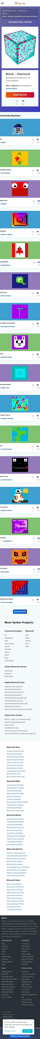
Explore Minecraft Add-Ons (13, 695)
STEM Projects (27, 1002)
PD (23, 997)
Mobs (27, 646)
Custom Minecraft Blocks (15, 822)
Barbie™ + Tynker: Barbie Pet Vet (15, 722)
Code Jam (5, 994)
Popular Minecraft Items (15, 893)
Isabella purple (6, 357)
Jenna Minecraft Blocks (15, 845)
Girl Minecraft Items (14, 907)
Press (4, 951)
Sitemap (5, 959)
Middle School (27, 982)
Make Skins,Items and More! (14, 686)
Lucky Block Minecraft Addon (17, 856)
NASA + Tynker (9, 725)
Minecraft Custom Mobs (15, 811)
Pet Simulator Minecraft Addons (18, 867)
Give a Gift (25, 949)
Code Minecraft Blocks (15, 842)
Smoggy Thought (7, 418)
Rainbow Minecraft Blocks (16, 836)
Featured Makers (28, 956)
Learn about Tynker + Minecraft (20, 22)
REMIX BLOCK (20, 94)
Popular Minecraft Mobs (15, 793)
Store (3, 964)
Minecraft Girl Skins (14, 774)
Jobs (3, 954)
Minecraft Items (7, 989)
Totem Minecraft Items (15, 898)
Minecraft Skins (7, 976)
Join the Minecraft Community (14, 692)
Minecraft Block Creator (15, 819)
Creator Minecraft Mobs (15, 785)
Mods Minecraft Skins (14, 754)
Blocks (4, 14)
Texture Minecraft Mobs (15, 788)
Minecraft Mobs (7, 982)
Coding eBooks (7, 962)
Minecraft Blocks (8, 984)
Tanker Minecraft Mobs (15, 805)
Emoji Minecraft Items (14, 895)
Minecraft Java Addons (15, 864)
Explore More (20, 612)
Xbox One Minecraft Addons (17, 870)
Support (4, 949)
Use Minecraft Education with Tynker (16, 703)
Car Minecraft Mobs (14, 799)
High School (26, 984)
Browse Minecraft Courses (13, 689)
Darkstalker (5, 572)
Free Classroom (27, 976)
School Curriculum (28, 974)
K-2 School (25, 989)
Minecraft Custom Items (15, 887)
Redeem (25, 951)
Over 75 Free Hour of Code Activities (16, 731)
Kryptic (3, 142)
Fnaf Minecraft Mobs (14, 791)
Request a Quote (28, 1005)
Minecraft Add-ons (8, 987)
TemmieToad (5, 173)
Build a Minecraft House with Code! (16, 698)
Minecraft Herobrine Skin (16, 777)
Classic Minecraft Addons (16, 876)
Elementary (26, 979)
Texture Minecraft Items (15, 901)
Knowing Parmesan (8, 326)
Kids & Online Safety (9, 1018)
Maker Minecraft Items (15, 890)
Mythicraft (8, 673)
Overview (25, 944)
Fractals (7, 646)
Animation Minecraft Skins (16, 771)
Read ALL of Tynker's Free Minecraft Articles (18, 709)
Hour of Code (6, 997)
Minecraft (22, 11)
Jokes (6, 641)
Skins (27, 635)
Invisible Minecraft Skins (15, 751)
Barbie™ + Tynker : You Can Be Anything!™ (18, 719)
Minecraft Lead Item (14, 884)
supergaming (5, 265)
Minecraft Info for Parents (13, 706)
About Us (5, 946)
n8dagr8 (4, 204)
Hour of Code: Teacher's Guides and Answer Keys (20, 733)
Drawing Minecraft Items (15, 904)
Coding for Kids (10, 11)
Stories (7, 655)
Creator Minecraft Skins (15, 762)
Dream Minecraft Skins (15, 768)
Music (6, 658)
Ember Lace (5, 388)
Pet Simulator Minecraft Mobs (17, 802)
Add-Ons (28, 641)
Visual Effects (9, 638)
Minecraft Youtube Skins (15, 757)
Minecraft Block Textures (15, 827)
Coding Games (7, 971)
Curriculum (26, 946)
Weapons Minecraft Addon (16, 859)
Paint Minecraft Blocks (15, 825)
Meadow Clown (6, 510)
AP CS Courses (27, 987)
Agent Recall (8, 671)
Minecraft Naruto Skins (15, 765)
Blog (3, 944)
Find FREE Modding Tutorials (14, 701)
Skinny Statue (6, 296)
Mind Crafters (9, 676)
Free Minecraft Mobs (14, 808)
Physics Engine (9, 643)
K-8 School (25, 992)
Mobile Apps (6, 956)
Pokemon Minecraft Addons (16, 873)
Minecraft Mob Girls (14, 796)
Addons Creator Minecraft (16, 853)
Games (7, 652)
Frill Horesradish (7, 602)
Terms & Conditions (9, 1014)
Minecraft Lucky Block (14, 830)
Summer (25, 964)
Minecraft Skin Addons (15, 861)
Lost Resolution (6, 449)
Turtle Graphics (9, 660)
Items (27, 643)
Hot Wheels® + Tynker (12, 728)
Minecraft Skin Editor (9, 979)
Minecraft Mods (7, 992)
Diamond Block (11, 88)
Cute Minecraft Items (14, 910)
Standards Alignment (29, 994)
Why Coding (26, 954)
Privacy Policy (8, 1016)
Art (6, 635)
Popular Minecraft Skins (15, 760)
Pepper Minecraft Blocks (15, 839)
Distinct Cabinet (6, 234)
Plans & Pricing (27, 959)
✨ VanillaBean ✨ (7, 541)
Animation (8, 649)
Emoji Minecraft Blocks (15, 833)
